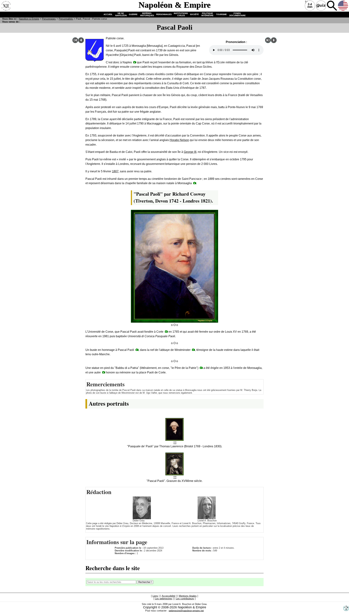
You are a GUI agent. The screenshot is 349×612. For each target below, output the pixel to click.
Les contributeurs (185, 598)
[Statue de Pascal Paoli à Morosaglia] (201, 368)
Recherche (332, 6)
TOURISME (221, 14)
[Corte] (166, 331)
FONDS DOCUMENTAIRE (237, 14)
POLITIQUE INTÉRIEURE (207, 14)
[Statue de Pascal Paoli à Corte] (103, 372)
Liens (155, 596)
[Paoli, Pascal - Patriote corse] (175, 443)
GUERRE (133, 14)
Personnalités (66, 18)
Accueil (6, 6)
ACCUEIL (108, 14)
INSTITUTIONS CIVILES (181, 14)
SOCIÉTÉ (194, 14)
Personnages (49, 18)
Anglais (343, 6)
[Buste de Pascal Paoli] (137, 349)
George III (190, 151)
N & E (29, 18)
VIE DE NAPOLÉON (121, 14)
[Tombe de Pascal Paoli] (194, 183)
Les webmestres (163, 598)
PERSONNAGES (164, 14)
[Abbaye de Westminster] (193, 349)
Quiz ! (321, 6)
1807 (115, 171)
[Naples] (134, 62)
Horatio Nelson (179, 140)
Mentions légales (188, 596)
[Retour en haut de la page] (346, 610)
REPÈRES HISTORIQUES (147, 14)
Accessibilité (168, 596)
